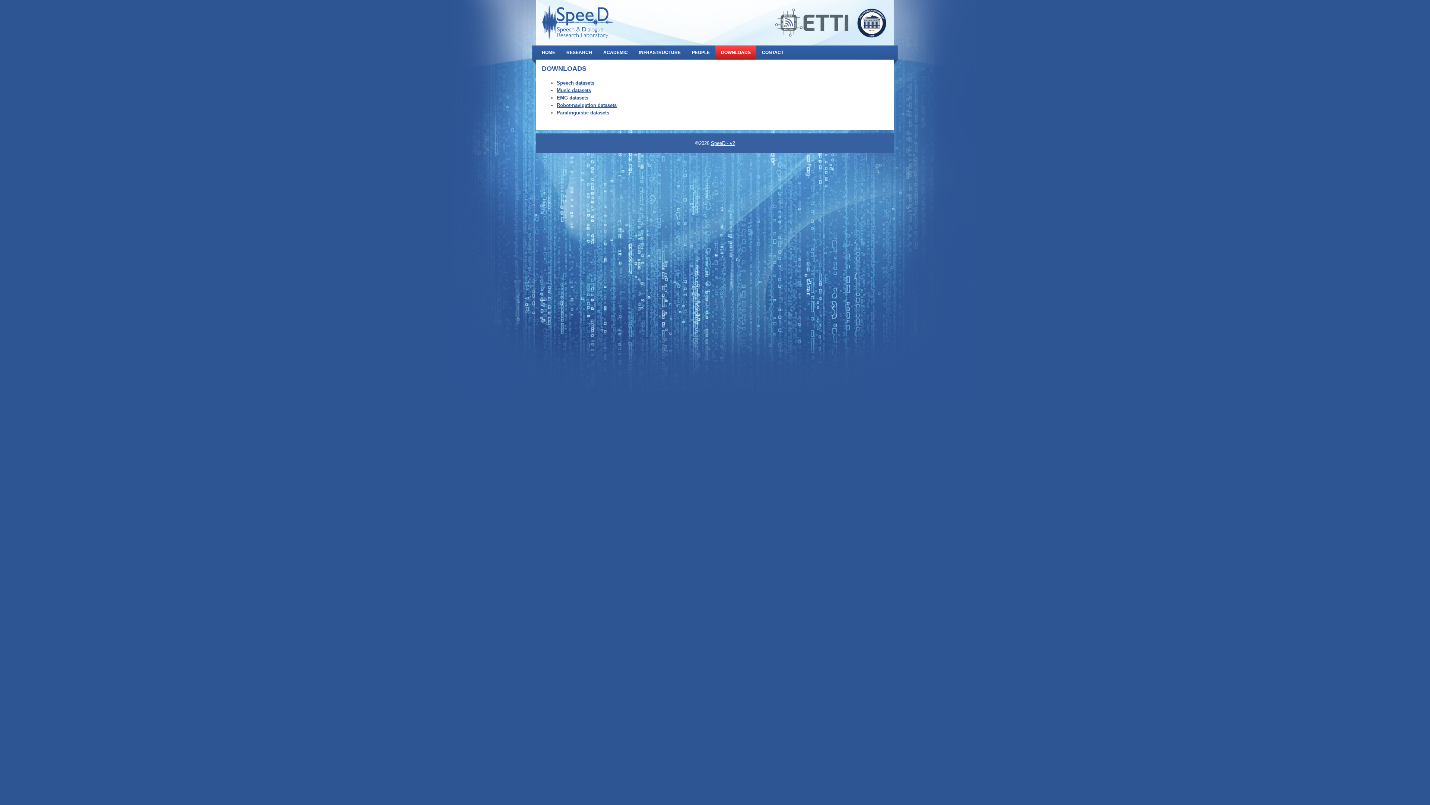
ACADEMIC (615, 52)
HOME (548, 52)
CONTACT (773, 52)
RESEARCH (579, 52)
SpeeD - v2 (723, 143)
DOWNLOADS (736, 52)
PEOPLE (701, 52)
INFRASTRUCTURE (660, 52)
